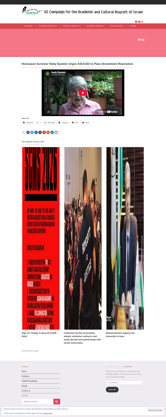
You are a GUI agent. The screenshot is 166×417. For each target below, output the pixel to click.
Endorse (28, 26)
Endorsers (26, 376)
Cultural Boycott (71, 26)
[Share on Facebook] (28, 132)
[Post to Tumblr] (40, 132)
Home (24, 371)
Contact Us (26, 391)
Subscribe (112, 389)
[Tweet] (32, 132)
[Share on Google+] (36, 132)
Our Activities (116, 26)
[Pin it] (44, 132)
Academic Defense (94, 26)
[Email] (56, 132)
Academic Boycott (47, 26)
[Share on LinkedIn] (52, 132)
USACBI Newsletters (29, 381)
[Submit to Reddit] (48, 132)
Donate (133, 26)
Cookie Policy (47, 413)
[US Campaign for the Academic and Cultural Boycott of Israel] (82, 11)
